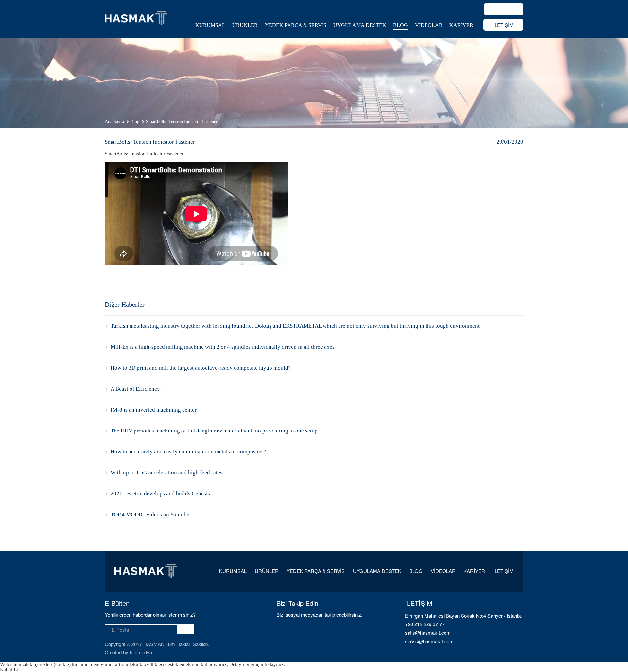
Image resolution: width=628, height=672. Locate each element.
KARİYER (461, 25)
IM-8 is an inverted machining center (154, 410)
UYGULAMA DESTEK (359, 25)
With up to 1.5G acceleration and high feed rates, (167, 473)
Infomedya (141, 652)
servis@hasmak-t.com (429, 641)
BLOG (400, 25)
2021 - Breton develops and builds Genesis (160, 493)
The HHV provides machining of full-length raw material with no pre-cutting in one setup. (215, 431)
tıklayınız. (275, 664)
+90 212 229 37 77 (425, 624)
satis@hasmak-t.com (428, 632)
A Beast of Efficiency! (136, 389)
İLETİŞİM (503, 24)
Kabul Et (9, 669)
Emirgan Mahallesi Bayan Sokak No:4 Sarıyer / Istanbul (464, 615)
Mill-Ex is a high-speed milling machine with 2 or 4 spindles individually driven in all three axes (223, 347)
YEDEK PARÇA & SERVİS (295, 25)
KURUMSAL (210, 25)
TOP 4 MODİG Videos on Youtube (150, 514)
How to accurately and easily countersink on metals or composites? (188, 452)
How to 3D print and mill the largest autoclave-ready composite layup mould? (201, 368)
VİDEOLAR (429, 25)
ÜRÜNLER (245, 25)
